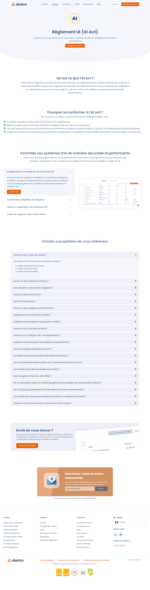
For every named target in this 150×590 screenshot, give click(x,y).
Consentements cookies (13, 537)
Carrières (80, 537)
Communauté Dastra (85, 540)
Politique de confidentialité (68, 560)
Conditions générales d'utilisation (96, 560)
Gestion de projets (10, 530)
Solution (43, 523)
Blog (78, 530)
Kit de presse (82, 533)
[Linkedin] (115, 534)
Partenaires (44, 537)
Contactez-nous (83, 526)
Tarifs (42, 530)
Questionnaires (9, 540)
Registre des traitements (13, 523)
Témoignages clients (48, 526)
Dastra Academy (83, 544)
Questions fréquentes (48, 540)
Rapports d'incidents (11, 533)
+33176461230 (119, 545)
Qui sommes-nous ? (85, 523)
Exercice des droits (10, 526)
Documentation (83, 547)
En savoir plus (14, 192)
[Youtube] (120, 534)
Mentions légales (47, 560)
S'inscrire (101, 489)
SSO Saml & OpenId (11, 544)
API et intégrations (10, 547)
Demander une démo (130, 4)
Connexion (115, 4)
